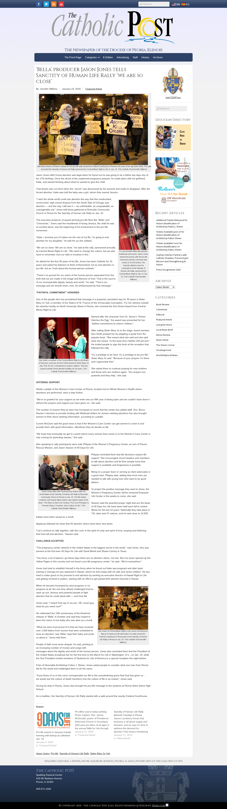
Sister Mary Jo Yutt (100, 753)
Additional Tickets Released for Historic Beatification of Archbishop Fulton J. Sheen (171, 223)
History (145, 57)
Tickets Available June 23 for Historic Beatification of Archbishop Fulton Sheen (170, 235)
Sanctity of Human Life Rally (74, 753)
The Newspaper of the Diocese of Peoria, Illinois (113, 50)
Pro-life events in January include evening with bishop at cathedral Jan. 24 (53, 735)
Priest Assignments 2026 (168, 269)
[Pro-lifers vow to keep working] (94, 723)
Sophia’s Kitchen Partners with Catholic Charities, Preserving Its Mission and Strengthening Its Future (172, 259)
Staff (135, 57)
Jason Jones (42, 753)
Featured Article (93, 89)
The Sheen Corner (165, 345)
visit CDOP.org (173, 97)
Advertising (123, 57)
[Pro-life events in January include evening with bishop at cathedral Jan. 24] (54, 720)
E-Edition (108, 57)
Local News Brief (164, 329)
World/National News (167, 355)
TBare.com (159, 805)
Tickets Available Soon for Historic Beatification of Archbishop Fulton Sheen (169, 246)
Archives (158, 57)
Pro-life (54, 753)
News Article (162, 339)
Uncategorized (163, 350)
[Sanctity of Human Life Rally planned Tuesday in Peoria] (133, 725)
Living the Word (164, 324)
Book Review (162, 304)
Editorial (160, 314)
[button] (99, 57)
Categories (91, 57)
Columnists (161, 309)
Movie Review (163, 334)
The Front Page (72, 57)
